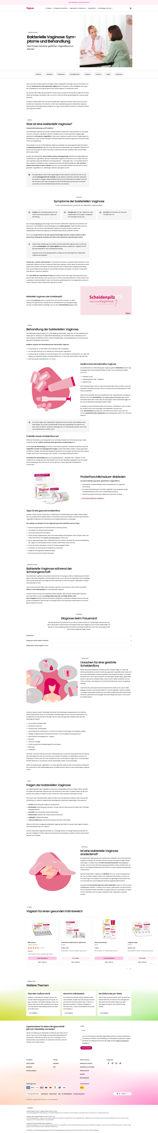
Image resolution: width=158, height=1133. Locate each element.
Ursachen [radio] (98, 74)
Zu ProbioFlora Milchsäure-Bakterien (93, 498)
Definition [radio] (38, 74)
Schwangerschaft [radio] (74, 74)
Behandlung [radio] (61, 74)
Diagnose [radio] (87, 74)
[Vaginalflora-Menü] (96, 8)
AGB (108, 1041)
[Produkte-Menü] (52, 8)
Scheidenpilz (36, 300)
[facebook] (108, 1063)
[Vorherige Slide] (127, 968)
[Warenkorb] (131, 8)
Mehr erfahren (42, 962)
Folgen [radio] (108, 74)
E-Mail (82, 1026)
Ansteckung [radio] (119, 74)
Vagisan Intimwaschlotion (51, 538)
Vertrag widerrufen (33, 1094)
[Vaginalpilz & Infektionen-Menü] (86, 8)
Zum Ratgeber (33, 1013)
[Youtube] (116, 1063)
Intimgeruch (38, 224)
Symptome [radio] (49, 74)
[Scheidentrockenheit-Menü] (68, 8)
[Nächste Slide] (130, 968)
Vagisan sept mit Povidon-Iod (114, 397)
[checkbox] (81, 1039)
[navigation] (79, 74)
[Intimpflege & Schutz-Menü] (112, 8)
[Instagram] (112, 1063)
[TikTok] (120, 1063)
